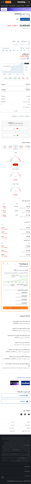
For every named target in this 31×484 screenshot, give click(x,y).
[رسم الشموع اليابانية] (28, 48)
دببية (14, 128)
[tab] (27, 147)
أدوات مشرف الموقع (26, 430)
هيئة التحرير (12, 430)
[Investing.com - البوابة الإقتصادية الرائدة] (22, 2)
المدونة (28, 422)
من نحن (12, 422)
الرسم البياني (24, 41)
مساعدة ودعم (11, 428)
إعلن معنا (12, 425)
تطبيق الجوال (27, 425)
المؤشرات (28, 6)
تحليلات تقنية (26, 142)
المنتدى (14, 41)
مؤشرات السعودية (20, 6)
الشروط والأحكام (27, 466)
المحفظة (28, 428)
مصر (20, 116)
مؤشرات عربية (12, 6)
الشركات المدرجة (22, 44)
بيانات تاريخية (15, 44)
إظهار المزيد (15, 110)
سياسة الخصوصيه (27, 471)
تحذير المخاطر (27, 475)
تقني (18, 41)
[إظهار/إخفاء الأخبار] (21, 48)
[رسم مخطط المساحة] (26, 48)
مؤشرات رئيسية (4, 6)
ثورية (14, 135)
